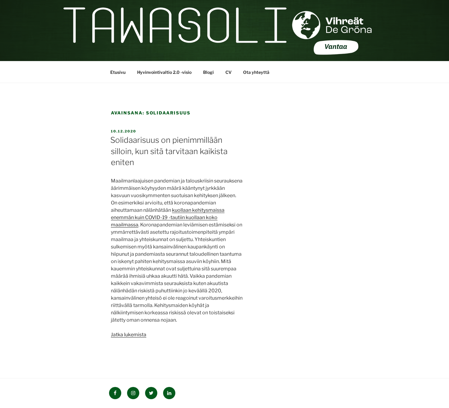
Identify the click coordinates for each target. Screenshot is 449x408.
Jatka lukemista (128, 335)
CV (228, 72)
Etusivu (118, 72)
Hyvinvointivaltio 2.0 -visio (164, 72)
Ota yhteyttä (256, 72)
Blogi (208, 72)
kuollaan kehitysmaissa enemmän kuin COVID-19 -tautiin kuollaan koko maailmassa (167, 217)
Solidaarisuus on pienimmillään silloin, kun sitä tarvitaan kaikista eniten (169, 151)
